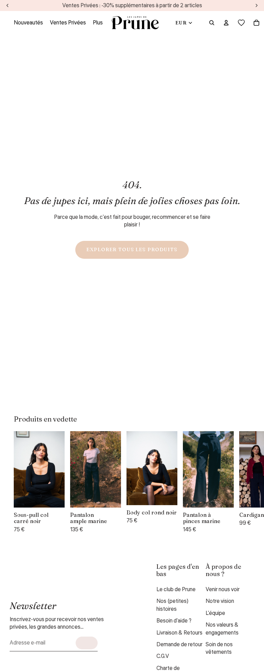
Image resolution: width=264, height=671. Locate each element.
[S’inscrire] (87, 643)
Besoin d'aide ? (173, 621)
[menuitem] (97, 22)
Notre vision (220, 601)
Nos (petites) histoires (172, 605)
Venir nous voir (223, 589)
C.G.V (162, 656)
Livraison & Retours (179, 633)
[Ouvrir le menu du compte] (226, 22)
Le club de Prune (176, 589)
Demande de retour (179, 644)
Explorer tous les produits (131, 249)
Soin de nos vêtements (219, 648)
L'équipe (215, 613)
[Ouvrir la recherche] (211, 22)
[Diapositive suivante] (242, 482)
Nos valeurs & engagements (222, 628)
